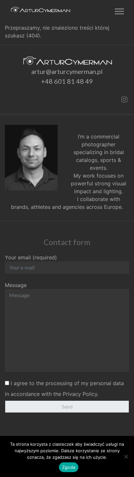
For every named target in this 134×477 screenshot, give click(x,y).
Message (16, 285)
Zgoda (68, 467)
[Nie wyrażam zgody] (126, 456)
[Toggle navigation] (118, 12)
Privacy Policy (80, 394)
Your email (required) (31, 257)
